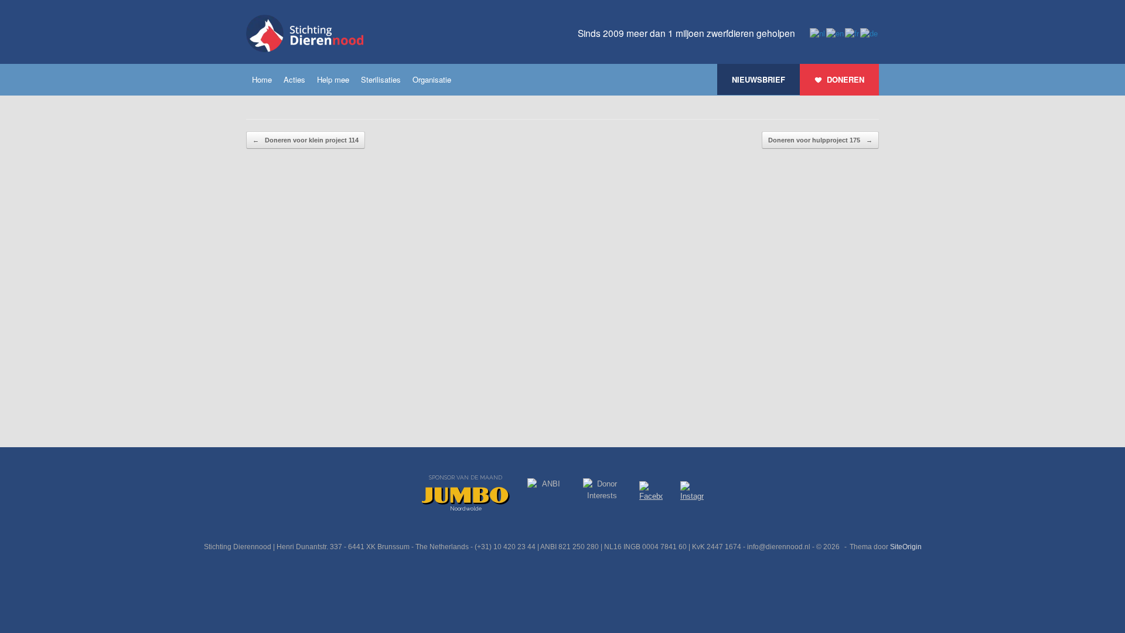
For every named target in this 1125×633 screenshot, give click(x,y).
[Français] (852, 33)
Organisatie (431, 79)
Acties (294, 79)
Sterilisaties (381, 79)
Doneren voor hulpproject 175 (820, 140)
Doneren (845, 79)
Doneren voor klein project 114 (306, 140)
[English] (835, 33)
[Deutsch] (869, 33)
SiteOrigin (906, 546)
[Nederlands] (818, 33)
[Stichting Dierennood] (304, 33)
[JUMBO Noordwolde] (466, 496)
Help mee (333, 79)
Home (262, 79)
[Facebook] (651, 493)
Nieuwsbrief (758, 79)
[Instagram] (692, 493)
